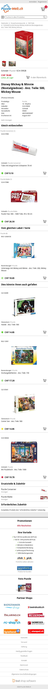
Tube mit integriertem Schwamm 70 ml (16, 165)
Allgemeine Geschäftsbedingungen (24, 674)
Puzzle (12, 70)
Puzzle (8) (4, 233)
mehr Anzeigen (6, 120)
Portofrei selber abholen (24, 562)
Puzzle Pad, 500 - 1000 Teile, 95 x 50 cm (16, 214)
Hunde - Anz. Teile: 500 (10, 324)
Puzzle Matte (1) (6, 179)
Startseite (24, 637)
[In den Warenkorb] (45, 173)
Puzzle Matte (12, 211)
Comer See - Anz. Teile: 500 (11, 421)
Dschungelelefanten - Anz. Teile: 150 (15, 373)
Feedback (24, 656)
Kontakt (24, 660)
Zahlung (24, 647)
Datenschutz (24, 669)
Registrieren (42, 2)
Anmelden (33, 2)
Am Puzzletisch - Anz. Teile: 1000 (13, 469)
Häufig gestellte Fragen (24, 651)
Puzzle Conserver (14, 163)
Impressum (24, 665)
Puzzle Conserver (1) (8, 131)
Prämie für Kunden (24, 572)
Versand (24, 642)
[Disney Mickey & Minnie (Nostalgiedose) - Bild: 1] (24, 45)
